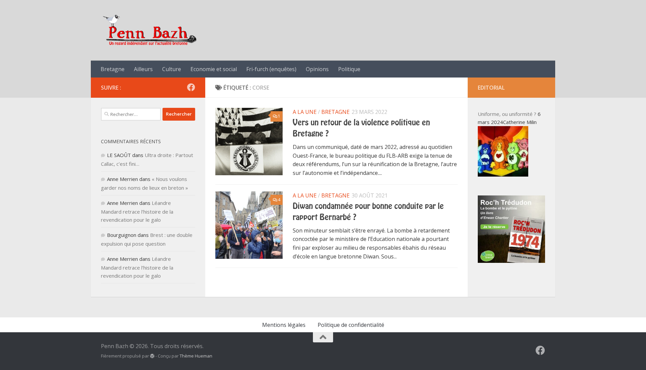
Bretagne (112, 69)
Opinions (317, 69)
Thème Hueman (196, 356)
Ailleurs (143, 69)
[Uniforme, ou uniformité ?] (503, 174)
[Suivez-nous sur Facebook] (191, 87)
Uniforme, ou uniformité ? (507, 114)
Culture (171, 69)
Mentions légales (284, 325)
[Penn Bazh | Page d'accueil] (150, 30)
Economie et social (213, 69)
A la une (305, 112)
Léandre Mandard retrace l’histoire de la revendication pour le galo (137, 211)
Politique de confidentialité (351, 325)
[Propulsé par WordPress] (152, 356)
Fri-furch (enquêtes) (271, 69)
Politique (349, 69)
